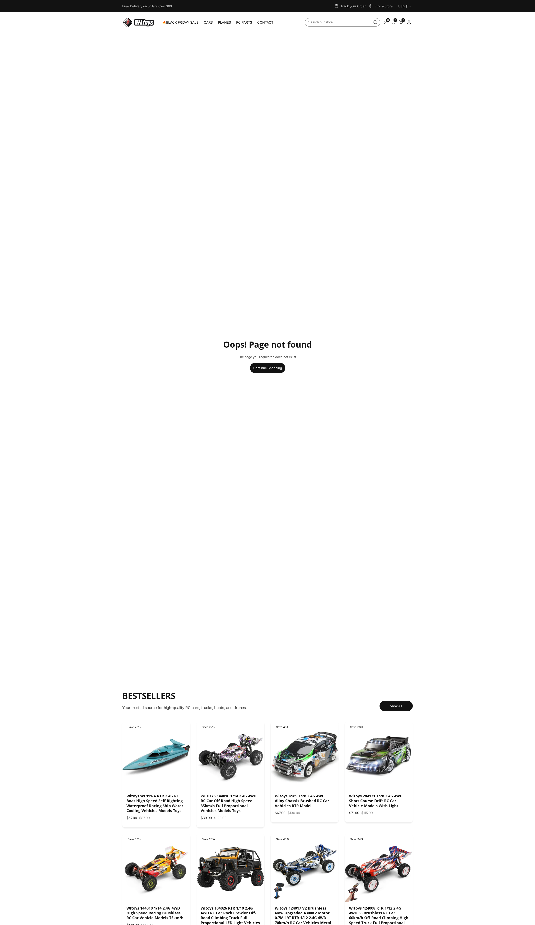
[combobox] (342, 22)
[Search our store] (374, 22)
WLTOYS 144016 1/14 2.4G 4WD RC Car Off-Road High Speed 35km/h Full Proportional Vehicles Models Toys (228, 803)
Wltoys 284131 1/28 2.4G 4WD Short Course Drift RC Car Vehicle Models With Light (376, 801)
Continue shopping (267, 368)
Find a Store (384, 6)
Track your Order (353, 6)
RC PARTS (244, 22)
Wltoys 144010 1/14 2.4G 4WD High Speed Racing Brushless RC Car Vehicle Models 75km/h (154, 913)
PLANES (224, 22)
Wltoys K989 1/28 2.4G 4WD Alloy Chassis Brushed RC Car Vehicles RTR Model (302, 801)
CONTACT (265, 22)
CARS (208, 22)
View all (396, 706)
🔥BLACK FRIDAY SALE (180, 22)
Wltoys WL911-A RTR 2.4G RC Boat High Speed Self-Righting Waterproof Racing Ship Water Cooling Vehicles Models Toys (154, 803)
